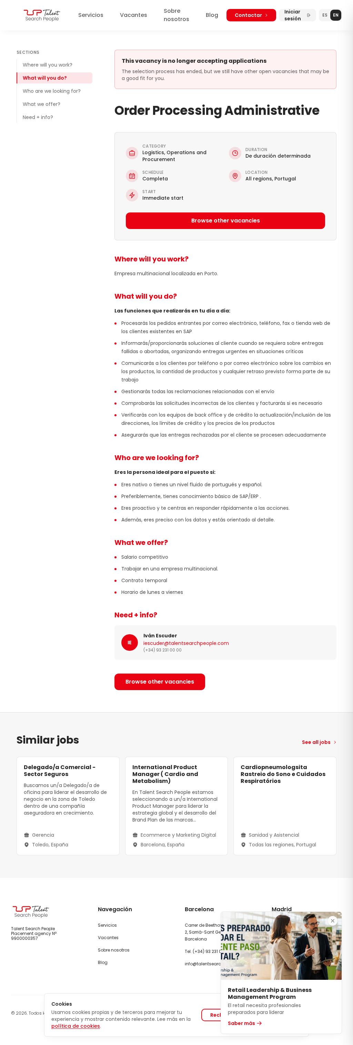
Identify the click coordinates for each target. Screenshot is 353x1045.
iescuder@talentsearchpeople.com (186, 643)
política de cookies (75, 1026)
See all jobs (316, 742)
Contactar (248, 15)
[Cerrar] (332, 921)
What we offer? (41, 104)
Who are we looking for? (52, 91)
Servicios (90, 15)
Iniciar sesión (292, 15)
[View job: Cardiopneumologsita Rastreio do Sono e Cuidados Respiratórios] (285, 806)
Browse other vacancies (225, 221)
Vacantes (133, 15)
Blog (212, 15)
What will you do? (45, 77)
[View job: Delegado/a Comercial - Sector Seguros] (68, 806)
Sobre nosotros (176, 15)
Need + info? (38, 117)
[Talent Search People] (42, 15)
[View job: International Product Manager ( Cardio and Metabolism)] (176, 806)
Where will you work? (47, 64)
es (324, 15)
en (336, 15)
